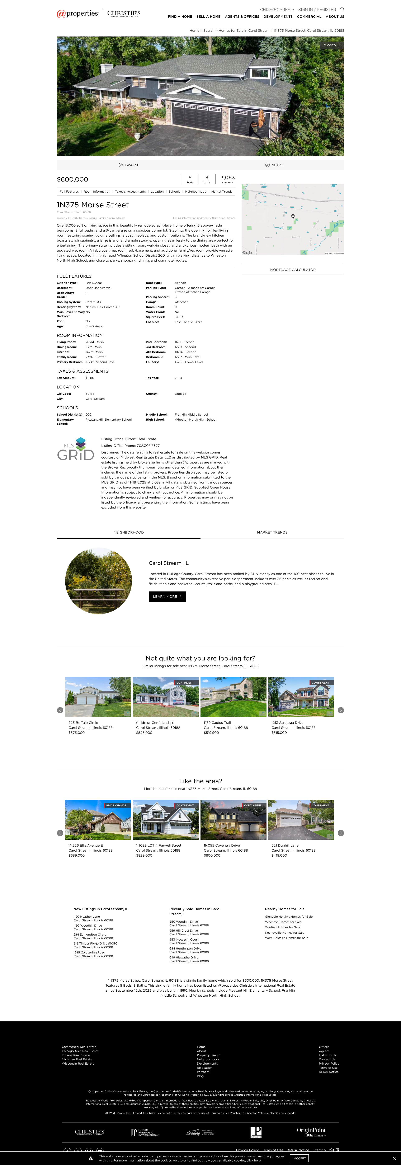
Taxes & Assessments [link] (131, 191)
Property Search (209, 1055)
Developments (278, 17)
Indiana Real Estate (76, 1055)
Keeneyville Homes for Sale (284, 932)
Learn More (165, 597)
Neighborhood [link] (196, 191)
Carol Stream (117, 217)
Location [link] (158, 191)
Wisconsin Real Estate (78, 1063)
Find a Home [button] (180, 17)
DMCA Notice (329, 1072)
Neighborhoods (208, 1059)
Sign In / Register (317, 9)
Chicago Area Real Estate (80, 1051)
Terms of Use (328, 1067)
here (257, 1160)
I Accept (299, 1158)
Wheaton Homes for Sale (283, 922)
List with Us (327, 1055)
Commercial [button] (309, 17)
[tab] (128, 533)
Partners (203, 1072)
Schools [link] (175, 191)
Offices (324, 1046)
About (201, 1051)
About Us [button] (335, 17)
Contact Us (327, 1059)
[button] (293, 219)
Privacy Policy (329, 1063)
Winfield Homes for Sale (282, 927)
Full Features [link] (70, 191)
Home (201, 1046)
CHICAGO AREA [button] (275, 9)
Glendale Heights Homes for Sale (289, 916)
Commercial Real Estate (79, 1046)
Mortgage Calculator (293, 270)
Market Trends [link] (221, 191)
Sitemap (319, 1150)
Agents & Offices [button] (242, 17)
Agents (324, 1051)
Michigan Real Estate (77, 1059)
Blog (200, 1076)
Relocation (205, 1067)
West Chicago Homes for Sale (286, 938)
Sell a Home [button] (209, 17)
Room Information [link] (97, 191)
